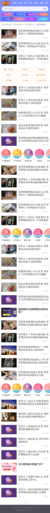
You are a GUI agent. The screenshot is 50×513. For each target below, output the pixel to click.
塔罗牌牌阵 (18, 24)
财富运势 (25, 75)
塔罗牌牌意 (29, 24)
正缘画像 (41, 69)
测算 (42, 3)
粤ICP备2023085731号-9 (25, 510)
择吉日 (8, 75)
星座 (15, 3)
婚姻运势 (31, 14)
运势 (20, 3)
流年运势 (7, 14)
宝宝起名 (19, 19)
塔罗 (26, 3)
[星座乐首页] (6, 3)
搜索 (44, 9)
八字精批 (7, 19)
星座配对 (42, 75)
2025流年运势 (41, 80)
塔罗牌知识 (7, 24)
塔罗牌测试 (41, 24)
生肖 (31, 3)
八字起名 (10, 69)
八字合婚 (19, 14)
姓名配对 (43, 14)
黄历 (36, 3)
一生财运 (31, 19)
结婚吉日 (43, 19)
